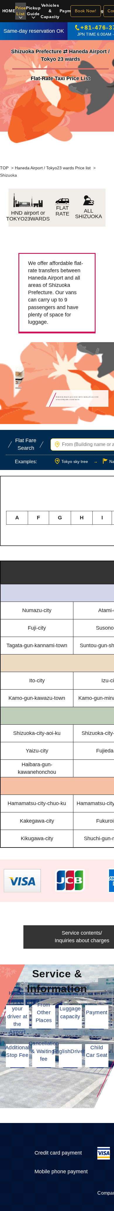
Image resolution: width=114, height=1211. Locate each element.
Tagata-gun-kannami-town (36, 645)
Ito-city (37, 680)
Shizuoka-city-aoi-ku (37, 733)
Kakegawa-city (37, 821)
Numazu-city (36, 610)
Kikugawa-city (37, 838)
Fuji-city (37, 628)
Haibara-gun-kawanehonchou (37, 768)
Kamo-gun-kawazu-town (36, 698)
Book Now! (85, 10)
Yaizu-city (37, 751)
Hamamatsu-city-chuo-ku (37, 803)
